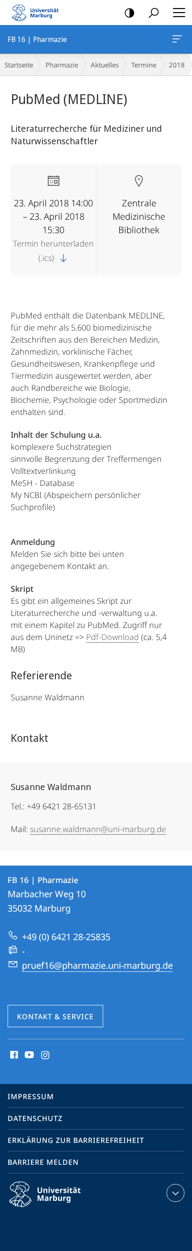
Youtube (28, 1055)
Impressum (31, 1096)
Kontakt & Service (55, 1016)
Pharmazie (62, 64)
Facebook (13, 1055)
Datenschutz (35, 1118)
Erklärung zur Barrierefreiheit (76, 1140)
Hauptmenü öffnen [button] (179, 12)
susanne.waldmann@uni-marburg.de (98, 829)
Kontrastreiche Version (129, 12)
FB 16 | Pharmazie (179, 39)
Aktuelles (105, 64)
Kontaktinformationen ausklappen (175, 1193)
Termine (143, 64)
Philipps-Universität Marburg (60, 1208)
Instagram (45, 1055)
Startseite (18, 64)
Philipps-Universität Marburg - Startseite (38, 12)
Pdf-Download (112, 637)
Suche (154, 12)
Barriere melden (43, 1162)
